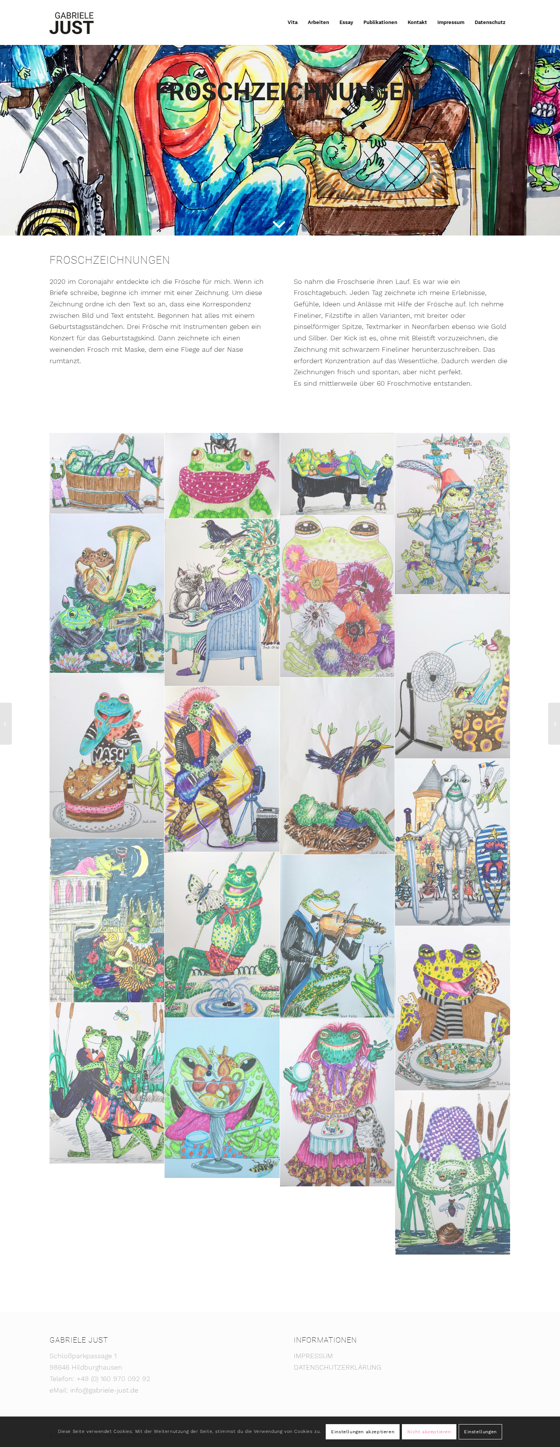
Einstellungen (480, 1431)
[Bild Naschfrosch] (107, 755)
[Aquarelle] (6, 724)
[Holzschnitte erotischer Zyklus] (554, 724)
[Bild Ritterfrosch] (452, 842)
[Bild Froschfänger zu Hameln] (452, 514)
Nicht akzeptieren (429, 1431)
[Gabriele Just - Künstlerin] (72, 22)
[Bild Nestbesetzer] (337, 766)
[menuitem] (292, 22)
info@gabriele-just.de (104, 1390)
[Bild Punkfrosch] (222, 769)
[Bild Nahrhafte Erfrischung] (452, 677)
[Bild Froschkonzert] (107, 593)
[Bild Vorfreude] (222, 1098)
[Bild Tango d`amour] (107, 1083)
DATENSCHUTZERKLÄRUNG (337, 1367)
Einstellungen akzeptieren (362, 1431)
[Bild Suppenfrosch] (452, 1008)
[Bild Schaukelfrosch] (222, 935)
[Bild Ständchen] (337, 936)
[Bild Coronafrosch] (222, 476)
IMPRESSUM (313, 1356)
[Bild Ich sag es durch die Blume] (337, 596)
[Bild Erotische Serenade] (337, 474)
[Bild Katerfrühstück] (222, 602)
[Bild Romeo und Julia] (107, 920)
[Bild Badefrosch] (107, 473)
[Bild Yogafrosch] (452, 1173)
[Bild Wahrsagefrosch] (337, 1102)
